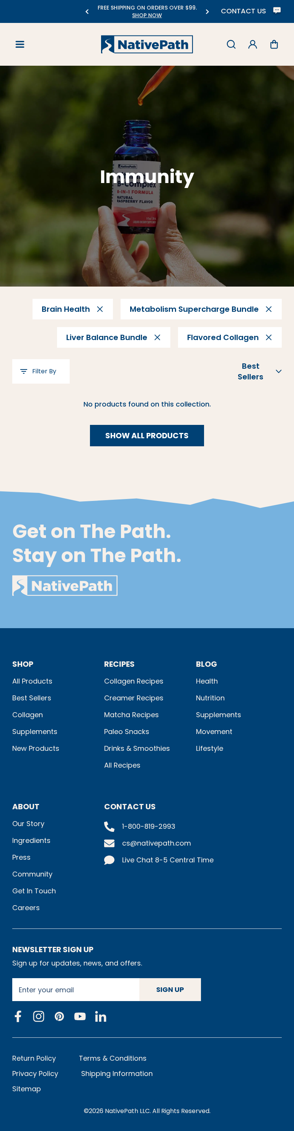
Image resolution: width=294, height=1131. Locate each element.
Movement (214, 731)
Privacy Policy (35, 1073)
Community (32, 874)
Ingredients (31, 840)
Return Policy (34, 1058)
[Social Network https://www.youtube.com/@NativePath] (80, 1017)
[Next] (207, 11)
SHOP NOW (106, 15)
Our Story (28, 823)
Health (207, 681)
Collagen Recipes (133, 681)
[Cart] (274, 44)
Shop (22, 664)
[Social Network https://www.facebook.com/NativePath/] (18, 1016)
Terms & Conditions (113, 1058)
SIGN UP (170, 989)
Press (21, 857)
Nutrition (210, 698)
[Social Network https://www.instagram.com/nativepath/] (38, 1016)
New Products (35, 748)
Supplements (34, 731)
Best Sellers (31, 698)
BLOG (206, 664)
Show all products (147, 435)
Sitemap (26, 1089)
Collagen (27, 714)
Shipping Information (117, 1073)
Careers (26, 907)
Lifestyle (209, 748)
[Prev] (86, 11)
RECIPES (119, 664)
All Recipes (122, 765)
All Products (32, 681)
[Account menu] (252, 44)
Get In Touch (34, 891)
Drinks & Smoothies (137, 748)
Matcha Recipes (131, 714)
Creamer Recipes (133, 698)
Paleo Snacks (126, 731)
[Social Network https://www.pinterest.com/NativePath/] (59, 1016)
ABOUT (25, 806)
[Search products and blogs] (231, 44)
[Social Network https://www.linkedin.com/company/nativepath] (100, 1016)
